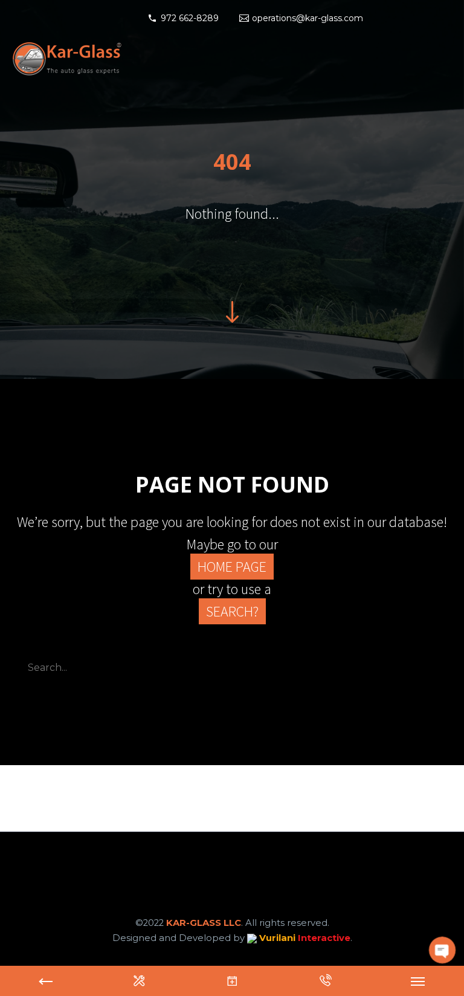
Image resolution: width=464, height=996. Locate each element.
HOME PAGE (232, 566)
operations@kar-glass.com (307, 18)
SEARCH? (232, 611)
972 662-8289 (190, 18)
